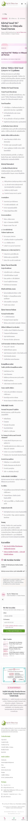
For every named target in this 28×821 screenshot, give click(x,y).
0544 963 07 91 (21, 811)
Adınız (4, 613)
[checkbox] (3, 625)
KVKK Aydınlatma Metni (11, 625)
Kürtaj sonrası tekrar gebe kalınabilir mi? (13, 571)
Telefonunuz (6, 619)
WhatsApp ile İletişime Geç (15, 631)
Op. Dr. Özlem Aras (21, 32)
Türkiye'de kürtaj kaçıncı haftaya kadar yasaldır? (12, 566)
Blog (5, 14)
